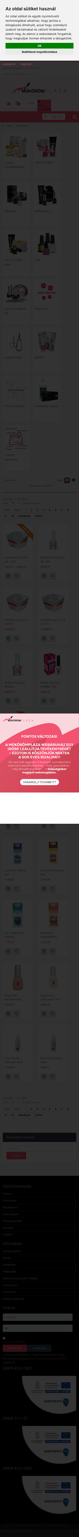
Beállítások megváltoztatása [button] (39, 51)
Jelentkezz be (9, 64)
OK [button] (40, 45)
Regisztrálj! (26, 64)
